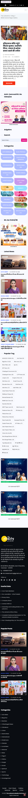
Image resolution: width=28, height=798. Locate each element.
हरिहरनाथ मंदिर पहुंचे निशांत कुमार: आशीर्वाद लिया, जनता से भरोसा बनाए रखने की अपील (12, 47)
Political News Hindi (8, 416)
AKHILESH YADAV (7, 358)
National (7, 188)
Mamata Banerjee (7, 397)
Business (7, 157)
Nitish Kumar (20, 407)
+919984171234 (7, 571)
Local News (20, 181)
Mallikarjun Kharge (7, 394)
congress (5, 377)
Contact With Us (6, 604)
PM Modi (19, 410)
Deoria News (21, 166)
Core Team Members (8, 591)
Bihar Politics (6, 364)
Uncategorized (21, 211)
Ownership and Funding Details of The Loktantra (13, 608)
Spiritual (7, 205)
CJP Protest (21, 374)
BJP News (5, 368)
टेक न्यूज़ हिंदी (18, 442)
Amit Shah (20, 358)
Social (21, 199)
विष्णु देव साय (15, 449)
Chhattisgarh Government (9, 371)
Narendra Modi (6, 403)
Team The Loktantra (9, 54)
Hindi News (19, 384)
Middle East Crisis (7, 400)
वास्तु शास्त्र (5, 449)
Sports (20, 205)
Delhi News (6, 381)
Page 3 (7, 193)
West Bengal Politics (8, 439)
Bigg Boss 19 (6, 361)
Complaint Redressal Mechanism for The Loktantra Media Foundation (14, 616)
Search (24, 140)
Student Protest (7, 423)
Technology (7, 211)
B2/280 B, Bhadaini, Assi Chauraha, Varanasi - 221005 (13, 567)
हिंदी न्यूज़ (5, 452)
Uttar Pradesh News (8, 426)
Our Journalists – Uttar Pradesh (11, 594)
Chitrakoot (7, 165)
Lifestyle (7, 180)
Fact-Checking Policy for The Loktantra (13, 620)
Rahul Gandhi (6, 420)
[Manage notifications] (24, 795)
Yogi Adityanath (7, 442)
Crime (3, 730)
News (20, 188)
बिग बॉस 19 (5, 446)
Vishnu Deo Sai (7, 433)
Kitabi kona (20, 172)
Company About (7, 600)
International (7, 173)
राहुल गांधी (15, 446)
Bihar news (17, 361)
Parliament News (7, 410)
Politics (21, 193)
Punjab (7, 199)
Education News (7, 384)
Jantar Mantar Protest (8, 390)
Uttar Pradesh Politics (8, 429)
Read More (9, 83)
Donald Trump (17, 381)
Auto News (7, 151)
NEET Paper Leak (7, 407)
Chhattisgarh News (20, 158)
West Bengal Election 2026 (9, 436)
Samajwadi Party (19, 420)
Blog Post (20, 151)
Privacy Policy (6, 597)
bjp (15, 364)
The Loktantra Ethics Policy (9, 612)
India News (6, 387)
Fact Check (12, 788)
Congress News (17, 377)
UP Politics (18, 423)
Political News (6, 413)
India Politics (17, 387)
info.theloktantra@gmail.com (12, 573)
